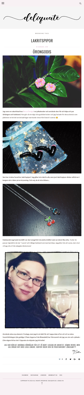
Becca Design (28, 111)
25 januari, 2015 (42, 47)
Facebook (25, 375)
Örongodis (42, 51)
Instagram (34, 375)
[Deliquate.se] (42, 18)
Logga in (60, 381)
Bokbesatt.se (53, 375)
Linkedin (43, 375)
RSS (61, 375)
